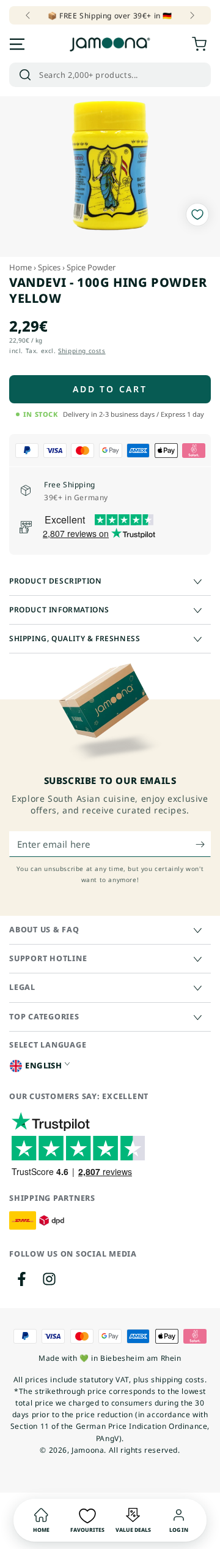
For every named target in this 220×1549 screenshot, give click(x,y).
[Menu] (17, 44)
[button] (110, 75)
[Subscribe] (203, 844)
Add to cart (110, 389)
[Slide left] (28, 15)
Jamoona (88, 1450)
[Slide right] (191, 15)
